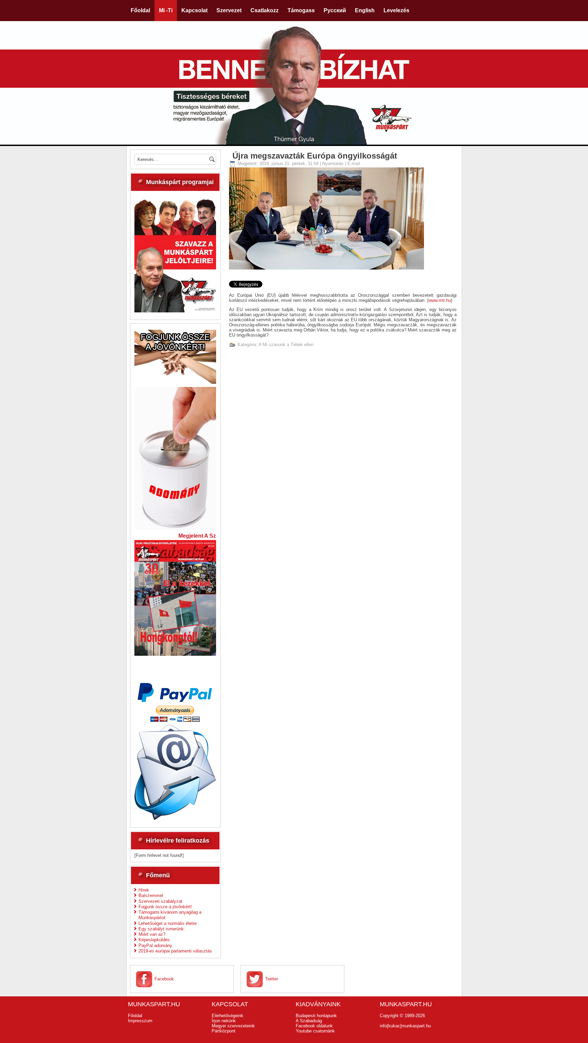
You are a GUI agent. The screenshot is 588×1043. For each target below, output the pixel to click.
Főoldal (140, 10)
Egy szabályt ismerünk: (161, 928)
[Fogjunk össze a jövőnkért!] (175, 382)
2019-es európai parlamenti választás (175, 951)
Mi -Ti (166, 10)
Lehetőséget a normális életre (167, 923)
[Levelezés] (175, 818)
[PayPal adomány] (175, 720)
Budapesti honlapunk (316, 1015)
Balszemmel (150, 895)
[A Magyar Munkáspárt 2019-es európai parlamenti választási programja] (175, 310)
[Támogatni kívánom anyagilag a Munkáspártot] (175, 528)
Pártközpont (223, 1030)
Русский (335, 10)
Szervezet (229, 10)
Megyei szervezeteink (233, 1025)
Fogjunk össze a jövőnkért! (165, 906)
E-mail (353, 163)
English (365, 10)
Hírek (143, 890)
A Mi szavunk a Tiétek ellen (286, 344)
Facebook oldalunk (314, 1025)
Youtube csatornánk (315, 1030)
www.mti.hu (439, 300)
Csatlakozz (264, 10)
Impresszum (140, 1020)
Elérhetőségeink (227, 1015)
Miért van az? (151, 934)
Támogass (301, 10)
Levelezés (396, 10)
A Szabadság (309, 1020)
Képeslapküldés (154, 939)
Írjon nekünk (224, 1020)
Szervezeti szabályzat (160, 901)
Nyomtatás (333, 163)
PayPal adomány (155, 945)
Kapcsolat (194, 10)
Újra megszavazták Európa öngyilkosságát (314, 155)
